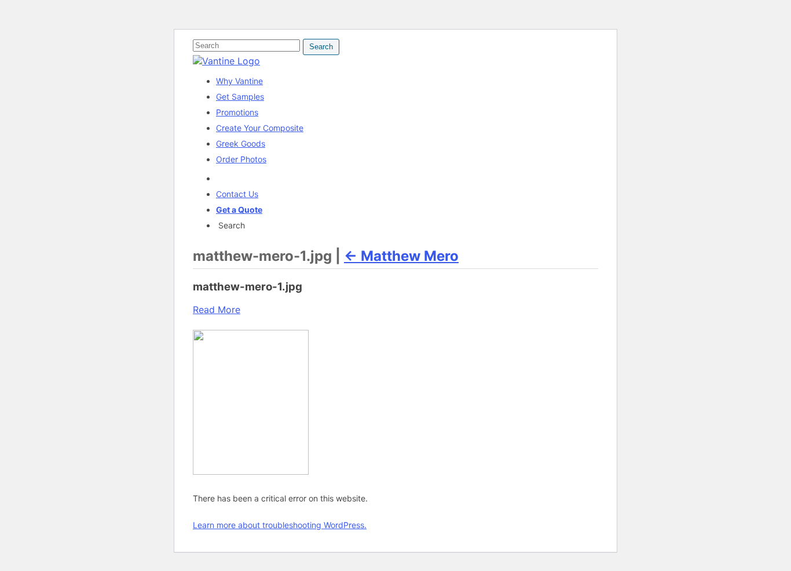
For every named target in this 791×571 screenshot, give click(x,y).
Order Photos (241, 159)
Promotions (237, 112)
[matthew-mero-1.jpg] (251, 472)
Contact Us (237, 194)
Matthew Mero (401, 256)
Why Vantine (239, 81)
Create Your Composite (259, 128)
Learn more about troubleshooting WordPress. (280, 525)
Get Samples (240, 96)
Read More (216, 309)
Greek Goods (240, 143)
